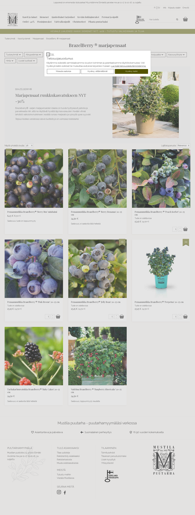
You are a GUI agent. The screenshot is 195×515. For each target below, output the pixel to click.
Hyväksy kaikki (131, 71)
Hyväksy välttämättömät (97, 71)
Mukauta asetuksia (63, 71)
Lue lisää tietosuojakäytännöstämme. (128, 66)
